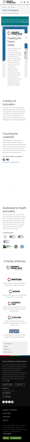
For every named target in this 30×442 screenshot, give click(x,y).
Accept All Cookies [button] (15, 438)
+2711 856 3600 (6, 397)
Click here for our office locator (11, 162)
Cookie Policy (6, 416)
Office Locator (8, 352)
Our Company (8, 343)
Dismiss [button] (6, 438)
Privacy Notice (7, 433)
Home (4, 7)
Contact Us (7, 349)
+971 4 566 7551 (6, 393)
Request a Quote (7, 384)
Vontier (6, 346)
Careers (4, 420)
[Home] (9, 2)
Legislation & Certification (9, 410)
